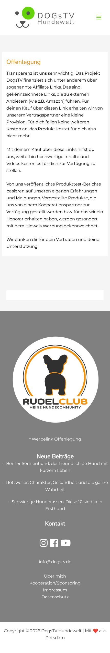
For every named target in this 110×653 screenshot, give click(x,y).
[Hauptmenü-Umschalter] (99, 17)
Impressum (55, 589)
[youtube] (65, 544)
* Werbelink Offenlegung (55, 439)
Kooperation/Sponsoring (55, 583)
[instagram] (43, 544)
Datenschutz (55, 596)
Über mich (55, 576)
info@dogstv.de (55, 561)
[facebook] (54, 544)
